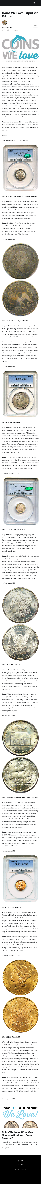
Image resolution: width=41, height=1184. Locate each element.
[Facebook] (22, 1164)
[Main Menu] (38, 3)
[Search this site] (34, 3)
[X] (19, 1164)
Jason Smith (7, 28)
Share (35, 25)
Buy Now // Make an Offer (11, 473)
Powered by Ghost (20, 1169)
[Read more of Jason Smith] (4, 22)
